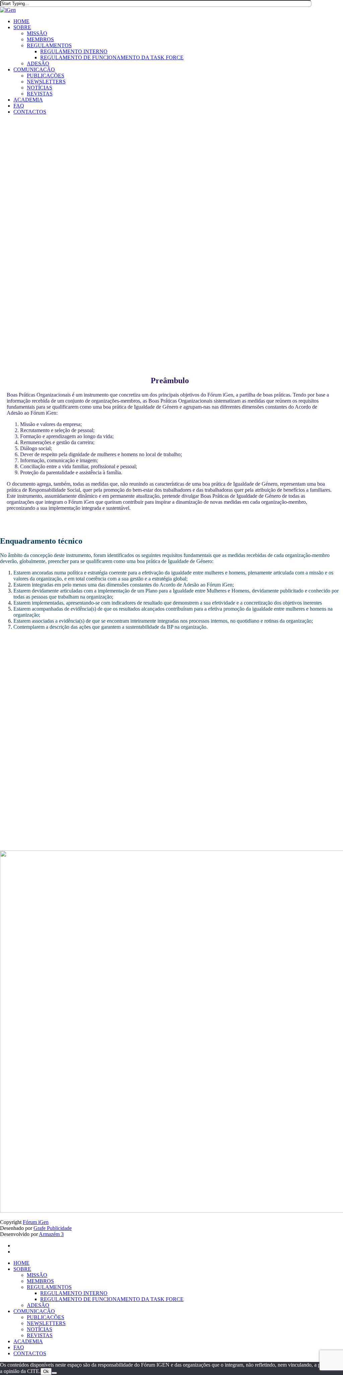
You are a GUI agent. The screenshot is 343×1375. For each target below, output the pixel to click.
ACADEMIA (28, 1341)
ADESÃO (38, 1305)
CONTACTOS (29, 1353)
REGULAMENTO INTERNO (74, 1293)
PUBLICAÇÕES (45, 1317)
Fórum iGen (36, 1222)
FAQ (18, 1347)
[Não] (54, 1373)
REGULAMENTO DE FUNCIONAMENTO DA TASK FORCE (112, 1299)
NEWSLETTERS (46, 1323)
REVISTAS (40, 1335)
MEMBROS (40, 1281)
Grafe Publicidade (52, 1228)
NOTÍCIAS (39, 1329)
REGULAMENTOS (49, 1287)
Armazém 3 (51, 1234)
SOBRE (22, 1269)
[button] (69, 648)
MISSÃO (37, 1275)
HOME (21, 1263)
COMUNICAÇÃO (34, 1311)
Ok (46, 1371)
